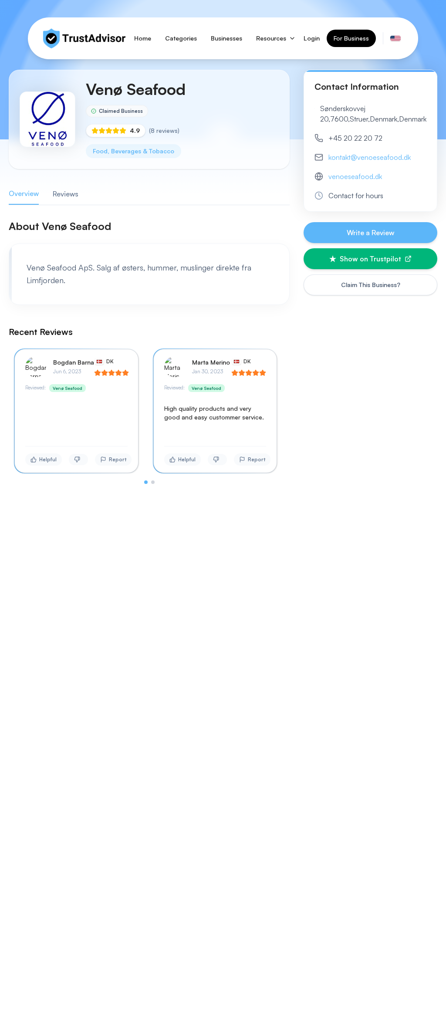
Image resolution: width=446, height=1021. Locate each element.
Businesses (226, 38)
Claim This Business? (370, 284)
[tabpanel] (149, 351)
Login (312, 38)
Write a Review (371, 232)
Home (142, 38)
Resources (271, 38)
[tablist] (149, 194)
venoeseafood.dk (355, 176)
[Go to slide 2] (153, 482)
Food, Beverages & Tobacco (133, 151)
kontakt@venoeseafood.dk (369, 157)
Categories (181, 38)
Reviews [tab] (65, 193)
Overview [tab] (24, 193)
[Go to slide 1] (146, 482)
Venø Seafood (67, 388)
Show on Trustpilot (370, 258)
